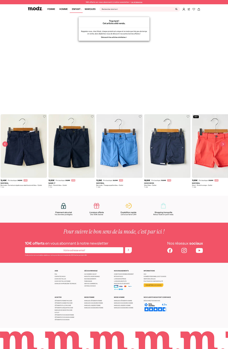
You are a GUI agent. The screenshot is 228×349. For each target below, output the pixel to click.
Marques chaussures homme (123, 303)
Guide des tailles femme (62, 281)
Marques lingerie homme (122, 305)
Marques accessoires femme (93, 308)
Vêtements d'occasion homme (64, 317)
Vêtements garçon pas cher (64, 308)
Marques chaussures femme (93, 303)
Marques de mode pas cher (63, 310)
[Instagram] (184, 251)
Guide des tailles (60, 279)
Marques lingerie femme (92, 305)
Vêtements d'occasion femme (64, 315)
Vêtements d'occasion (62, 319)
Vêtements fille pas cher (63, 305)
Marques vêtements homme (123, 300)
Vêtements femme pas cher (63, 300)
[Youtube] (199, 250)
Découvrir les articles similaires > (114, 37)
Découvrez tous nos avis (152, 300)
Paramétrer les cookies (153, 285)
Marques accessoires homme (123, 308)
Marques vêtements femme (93, 300)
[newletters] (128, 250)
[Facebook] (170, 251)
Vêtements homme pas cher (63, 303)
